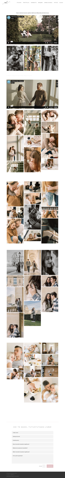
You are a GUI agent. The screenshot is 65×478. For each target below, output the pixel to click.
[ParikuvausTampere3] (32, 187)
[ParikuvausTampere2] (32, 235)
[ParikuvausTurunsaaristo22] (49, 371)
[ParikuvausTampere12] (32, 198)
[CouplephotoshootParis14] (49, 281)
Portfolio (26, 2)
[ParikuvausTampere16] (49, 212)
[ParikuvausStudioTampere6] (15, 148)
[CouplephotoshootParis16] (32, 287)
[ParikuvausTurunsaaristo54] (49, 390)
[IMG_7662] (15, 58)
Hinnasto (34, 2)
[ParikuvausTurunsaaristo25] (49, 348)
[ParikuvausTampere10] (49, 193)
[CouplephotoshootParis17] (49, 262)
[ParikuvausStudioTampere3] (49, 127)
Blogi (61, 2)
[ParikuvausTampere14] (15, 212)
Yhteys (56, 2)
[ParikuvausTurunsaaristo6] (32, 390)
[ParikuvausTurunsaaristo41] (49, 359)
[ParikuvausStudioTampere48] (49, 115)
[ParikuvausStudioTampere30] (49, 164)
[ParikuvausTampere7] (15, 230)
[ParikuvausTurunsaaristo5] (32, 359)
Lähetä (50, 466)
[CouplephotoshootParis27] (15, 262)
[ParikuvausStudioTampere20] (32, 141)
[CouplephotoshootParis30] (32, 313)
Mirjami (40, 2)
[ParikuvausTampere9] (15, 193)
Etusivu (19, 2)
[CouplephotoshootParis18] (15, 325)
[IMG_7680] (49, 58)
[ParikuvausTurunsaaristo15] (15, 373)
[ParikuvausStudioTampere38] (32, 159)
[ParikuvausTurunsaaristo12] (32, 371)
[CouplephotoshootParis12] (49, 299)
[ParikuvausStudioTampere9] (15, 122)
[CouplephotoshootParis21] (15, 299)
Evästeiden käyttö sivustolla (12, 476)
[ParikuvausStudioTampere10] (32, 122)
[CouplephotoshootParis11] (32, 262)
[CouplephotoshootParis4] (15, 281)
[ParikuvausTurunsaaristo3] (32, 348)
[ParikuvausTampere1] (32, 217)
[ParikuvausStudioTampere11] (15, 166)
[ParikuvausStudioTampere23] (49, 145)
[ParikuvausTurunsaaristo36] (15, 355)
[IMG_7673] (32, 58)
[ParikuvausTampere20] (49, 230)
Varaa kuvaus (48, 2)
